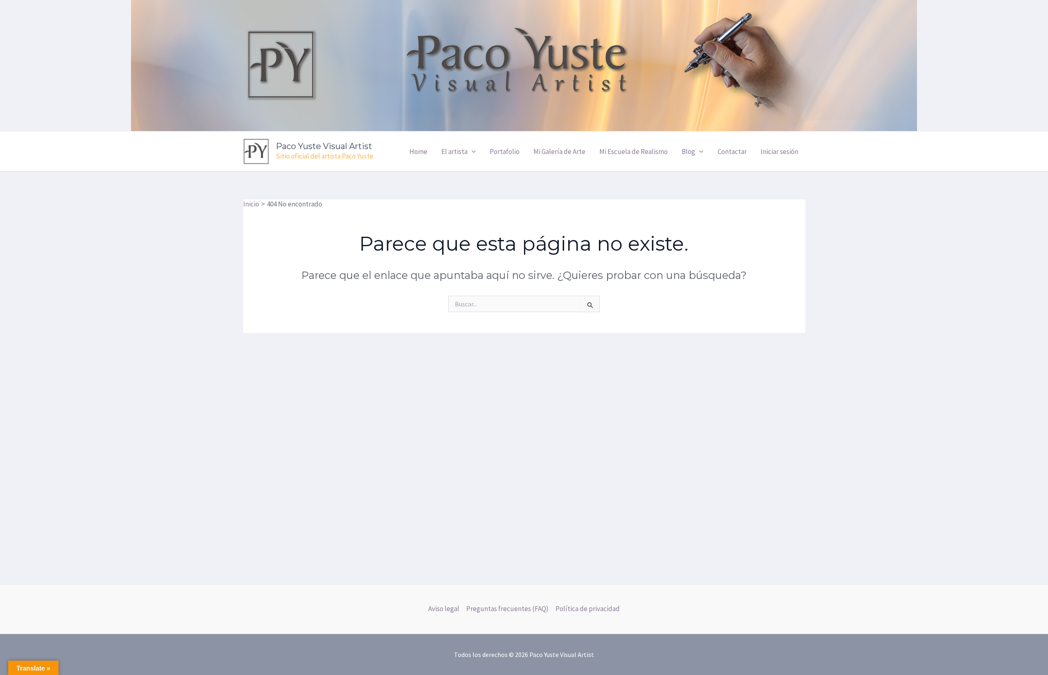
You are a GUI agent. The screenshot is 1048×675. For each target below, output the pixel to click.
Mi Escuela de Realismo (633, 151)
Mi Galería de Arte (559, 151)
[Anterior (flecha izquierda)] (14, 358)
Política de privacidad (588, 608)
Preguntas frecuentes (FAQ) (507, 608)
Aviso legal (443, 608)
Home (418, 151)
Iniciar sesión (779, 151)
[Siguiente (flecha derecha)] (1033, 358)
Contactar (732, 151)
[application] (472, 151)
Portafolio (504, 151)
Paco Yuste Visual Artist (324, 146)
